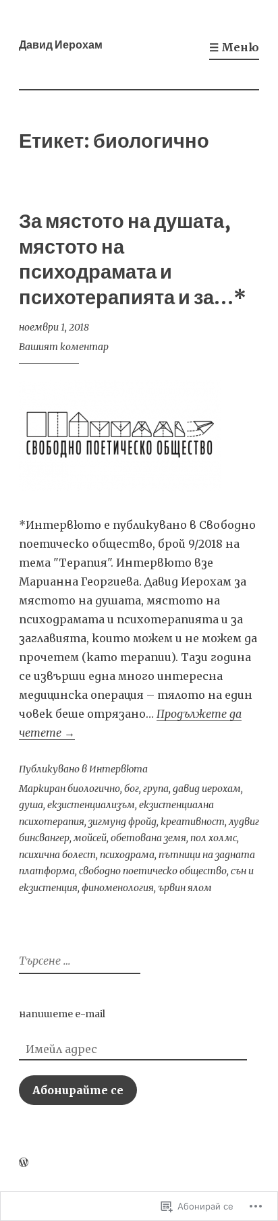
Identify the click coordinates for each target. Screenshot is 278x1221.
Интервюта (118, 769)
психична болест (57, 855)
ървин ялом (185, 888)
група (156, 789)
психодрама (127, 855)
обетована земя (148, 838)
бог (131, 789)
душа (31, 805)
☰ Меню (234, 47)
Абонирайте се (77, 1090)
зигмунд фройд (122, 822)
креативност (193, 822)
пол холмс (213, 838)
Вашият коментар (64, 347)
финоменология (118, 888)
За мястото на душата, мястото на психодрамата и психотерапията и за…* (132, 259)
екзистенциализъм (91, 805)
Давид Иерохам (61, 44)
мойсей (90, 838)
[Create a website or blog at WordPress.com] (23, 1163)
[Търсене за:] (78, 961)
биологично (93, 789)
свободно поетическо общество (153, 871)
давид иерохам (207, 789)
